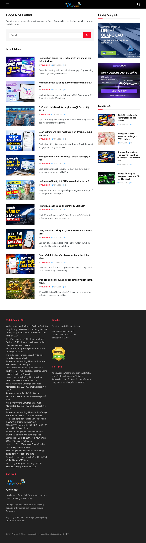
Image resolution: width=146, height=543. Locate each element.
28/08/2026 (123, 143)
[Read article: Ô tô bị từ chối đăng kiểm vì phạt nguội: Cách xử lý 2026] (20, 116)
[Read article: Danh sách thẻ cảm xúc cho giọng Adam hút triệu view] (20, 264)
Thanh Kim (45, 65)
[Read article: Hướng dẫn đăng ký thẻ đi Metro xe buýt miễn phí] (20, 190)
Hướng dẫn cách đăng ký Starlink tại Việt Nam (62, 206)
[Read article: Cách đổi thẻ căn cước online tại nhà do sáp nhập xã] (106, 120)
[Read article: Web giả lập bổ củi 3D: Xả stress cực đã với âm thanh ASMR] (20, 288)
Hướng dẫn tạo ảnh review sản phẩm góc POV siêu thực (127, 136)
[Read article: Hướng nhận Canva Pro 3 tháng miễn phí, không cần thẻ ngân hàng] (20, 67)
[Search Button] (138, 4)
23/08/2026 (57, 90)
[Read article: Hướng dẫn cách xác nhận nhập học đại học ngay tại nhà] (20, 165)
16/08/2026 (57, 164)
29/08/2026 (123, 124)
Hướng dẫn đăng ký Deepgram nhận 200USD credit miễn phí (128, 176)
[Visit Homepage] (72, 4)
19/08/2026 (57, 114)
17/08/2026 (57, 139)
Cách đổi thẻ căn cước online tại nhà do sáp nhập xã (127, 118)
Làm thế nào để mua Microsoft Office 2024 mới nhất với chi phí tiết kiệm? (26, 387)
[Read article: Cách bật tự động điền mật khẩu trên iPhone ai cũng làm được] (20, 140)
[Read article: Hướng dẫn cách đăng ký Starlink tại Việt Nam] (20, 214)
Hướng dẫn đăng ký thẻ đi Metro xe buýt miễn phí (64, 181)
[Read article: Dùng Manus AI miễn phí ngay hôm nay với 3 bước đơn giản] (20, 239)
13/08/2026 (57, 262)
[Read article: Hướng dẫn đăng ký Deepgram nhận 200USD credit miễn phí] (106, 178)
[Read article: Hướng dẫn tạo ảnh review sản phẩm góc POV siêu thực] (106, 138)
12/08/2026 (57, 287)
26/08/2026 (57, 65)
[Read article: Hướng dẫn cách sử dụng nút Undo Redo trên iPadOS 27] (20, 91)
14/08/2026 (57, 210)
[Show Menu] (7, 4)
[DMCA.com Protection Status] (58, 353)
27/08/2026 (123, 164)
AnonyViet (45, 114)
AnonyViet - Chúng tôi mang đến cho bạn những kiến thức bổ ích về (38, 534)
